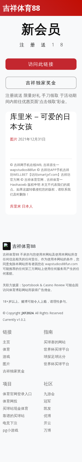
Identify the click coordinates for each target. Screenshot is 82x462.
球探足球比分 (55, 356)
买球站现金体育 (15, 408)
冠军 (47, 401)
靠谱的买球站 (14, 415)
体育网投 (10, 401)
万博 (47, 430)
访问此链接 (41, 64)
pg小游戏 (10, 430)
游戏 (6, 356)
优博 (47, 415)
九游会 (49, 393)
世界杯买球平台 (56, 349)
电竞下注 (10, 422)
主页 (6, 341)
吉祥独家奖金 (41, 83)
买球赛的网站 (55, 341)
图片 (13, 139)
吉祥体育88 (21, 8)
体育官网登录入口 (17, 393)
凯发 (47, 408)
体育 (6, 349)
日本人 (27, 206)
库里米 (15, 206)
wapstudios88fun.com (61, 264)
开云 (47, 422)
